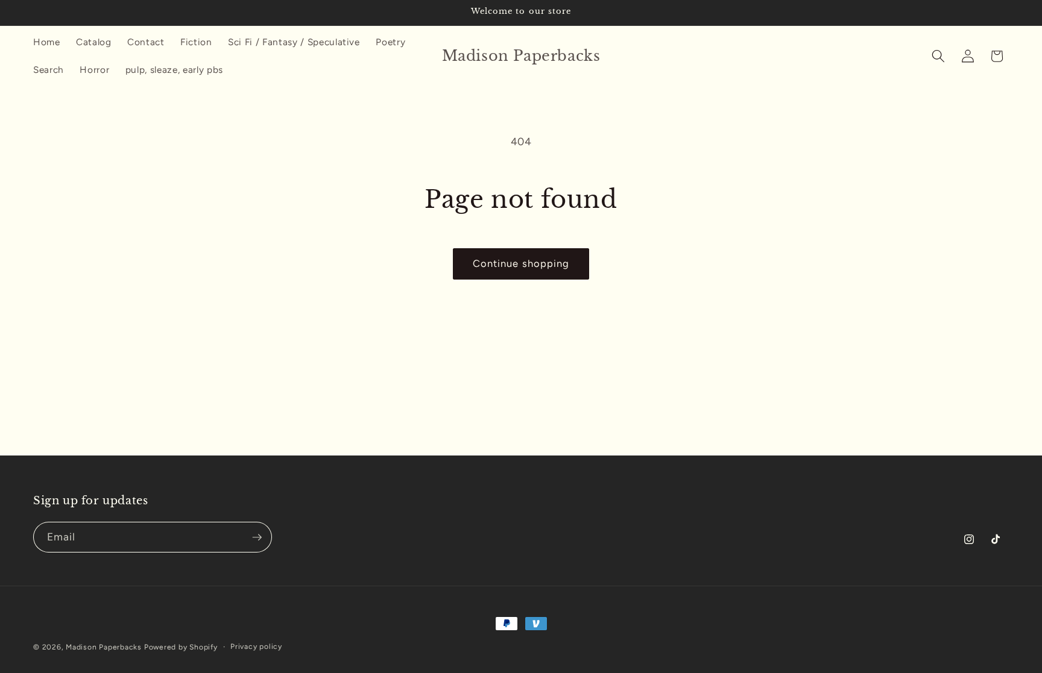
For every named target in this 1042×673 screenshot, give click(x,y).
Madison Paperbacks (104, 647)
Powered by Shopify (181, 647)
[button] (938, 56)
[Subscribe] (256, 537)
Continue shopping (521, 263)
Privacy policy (256, 646)
